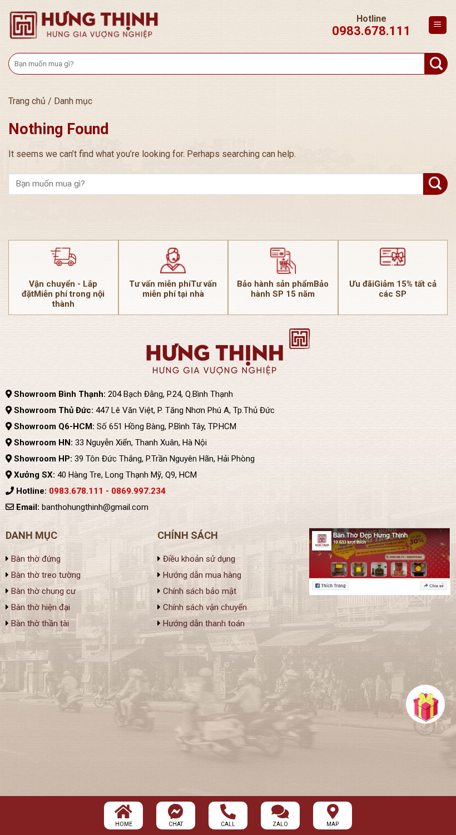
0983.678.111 (371, 31)
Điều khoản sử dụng (198, 559)
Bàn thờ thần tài (40, 623)
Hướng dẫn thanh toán (204, 623)
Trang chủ (27, 101)
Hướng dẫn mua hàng (202, 575)
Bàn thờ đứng (36, 559)
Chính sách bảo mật (198, 591)
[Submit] (436, 64)
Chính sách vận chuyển (204, 607)
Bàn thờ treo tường (46, 575)
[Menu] (438, 25)
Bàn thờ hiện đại (40, 607)
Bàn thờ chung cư (43, 591)
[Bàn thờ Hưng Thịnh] (83, 25)
